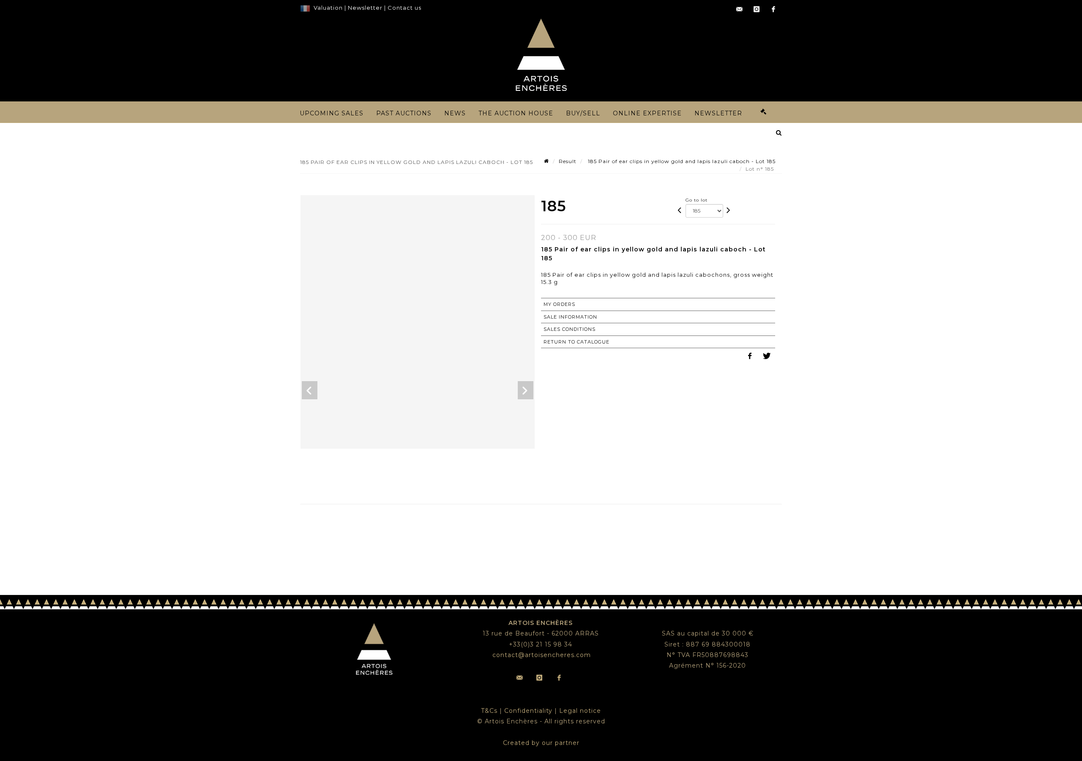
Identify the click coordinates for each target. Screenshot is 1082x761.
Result (568, 161)
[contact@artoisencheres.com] (739, 9)
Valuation (328, 7)
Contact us (404, 7)
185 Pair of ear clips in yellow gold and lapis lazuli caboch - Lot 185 (681, 161)
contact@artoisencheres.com (541, 655)
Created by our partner (541, 743)
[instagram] (756, 9)
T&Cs (489, 711)
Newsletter (364, 7)
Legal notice (580, 711)
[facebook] (773, 9)
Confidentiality (528, 711)
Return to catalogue (576, 342)
